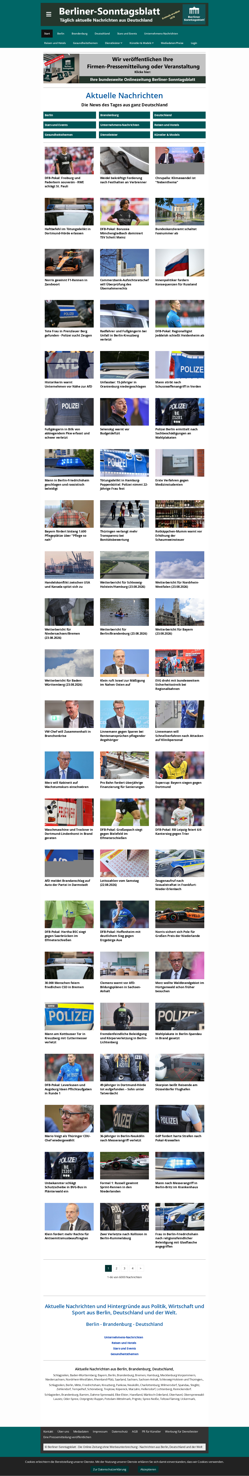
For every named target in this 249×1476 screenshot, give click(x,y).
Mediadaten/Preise (172, 43)
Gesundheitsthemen (85, 43)
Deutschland (102, 33)
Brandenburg (79, 33)
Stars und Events (127, 33)
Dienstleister (113, 43)
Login (194, 43)
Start (47, 33)
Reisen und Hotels (55, 43)
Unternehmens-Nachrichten (161, 33)
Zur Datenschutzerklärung (109, 1469)
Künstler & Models (141, 43)
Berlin (60, 33)
